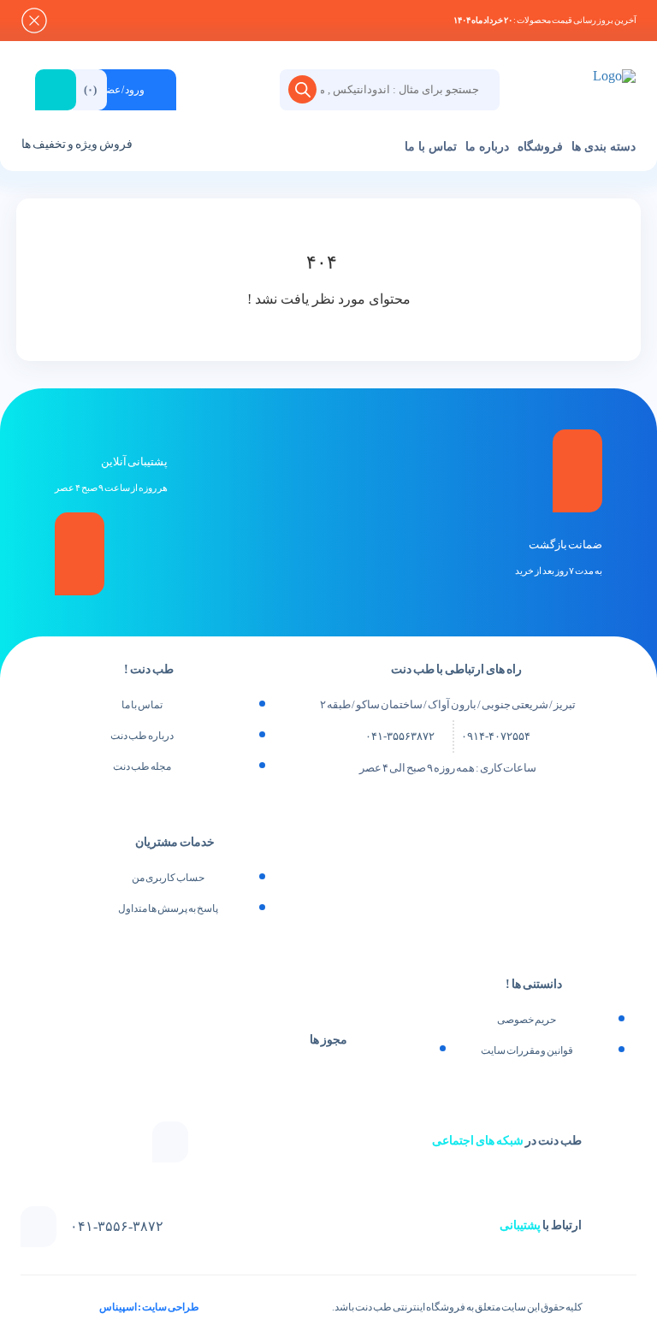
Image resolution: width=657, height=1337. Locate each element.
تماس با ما (431, 146)
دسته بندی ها (603, 146)
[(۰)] (239, 77)
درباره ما (487, 146)
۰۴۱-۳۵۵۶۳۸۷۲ (400, 736)
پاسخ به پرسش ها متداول (168, 908)
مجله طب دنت (142, 766)
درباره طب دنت (142, 736)
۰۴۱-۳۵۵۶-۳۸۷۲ (116, 1226)
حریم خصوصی (526, 1020)
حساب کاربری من (168, 878)
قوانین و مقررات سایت (527, 1050)
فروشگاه (540, 146)
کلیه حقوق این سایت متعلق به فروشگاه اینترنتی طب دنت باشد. (457, 1307)
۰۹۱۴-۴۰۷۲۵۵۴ (495, 736)
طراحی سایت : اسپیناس (149, 1307)
